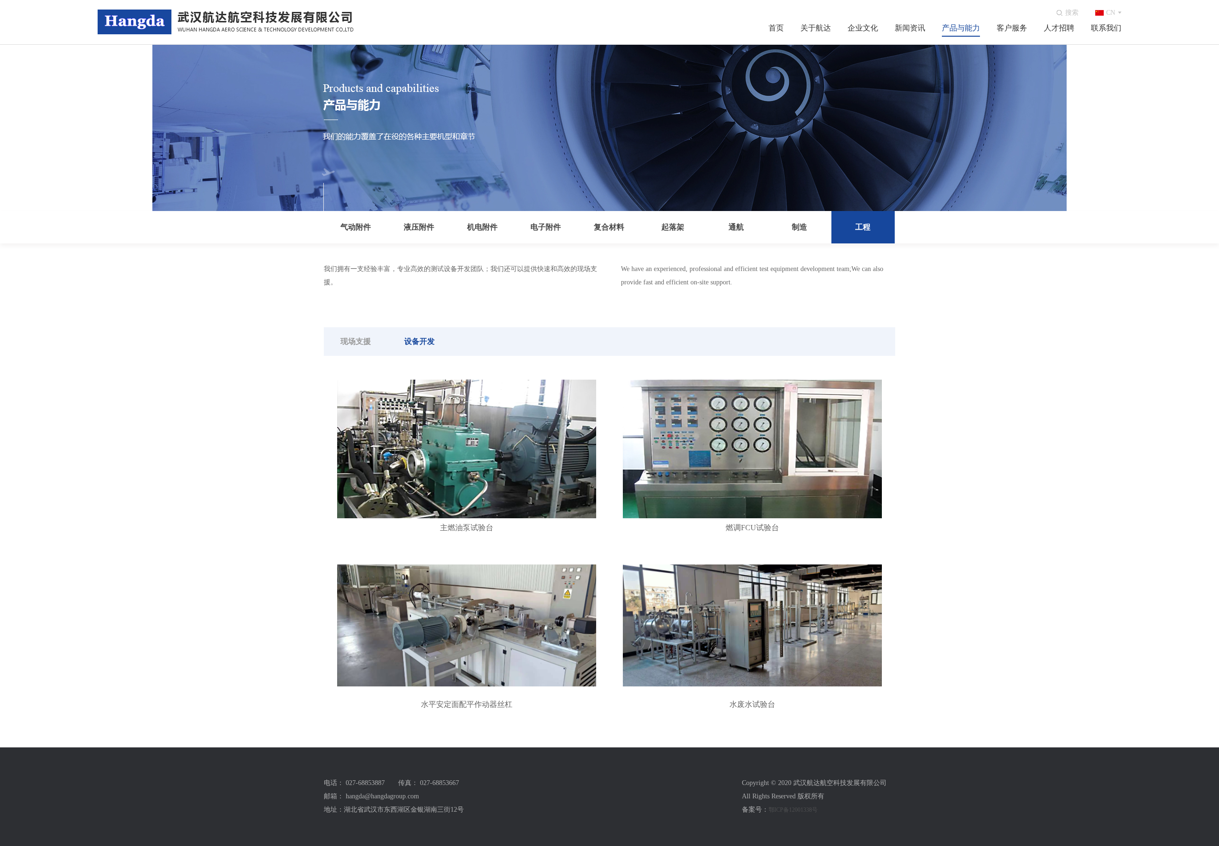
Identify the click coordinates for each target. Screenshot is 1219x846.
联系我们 (1106, 28)
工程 (862, 227)
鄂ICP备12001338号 (793, 809)
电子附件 (545, 227)
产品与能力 (961, 28)
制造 (799, 227)
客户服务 (1012, 28)
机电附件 (482, 227)
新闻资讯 (910, 28)
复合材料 (609, 227)
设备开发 (419, 341)
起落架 (672, 227)
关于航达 (815, 28)
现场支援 (355, 341)
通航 (736, 227)
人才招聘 (1059, 28)
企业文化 (863, 28)
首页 (776, 28)
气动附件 (355, 227)
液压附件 (419, 227)
